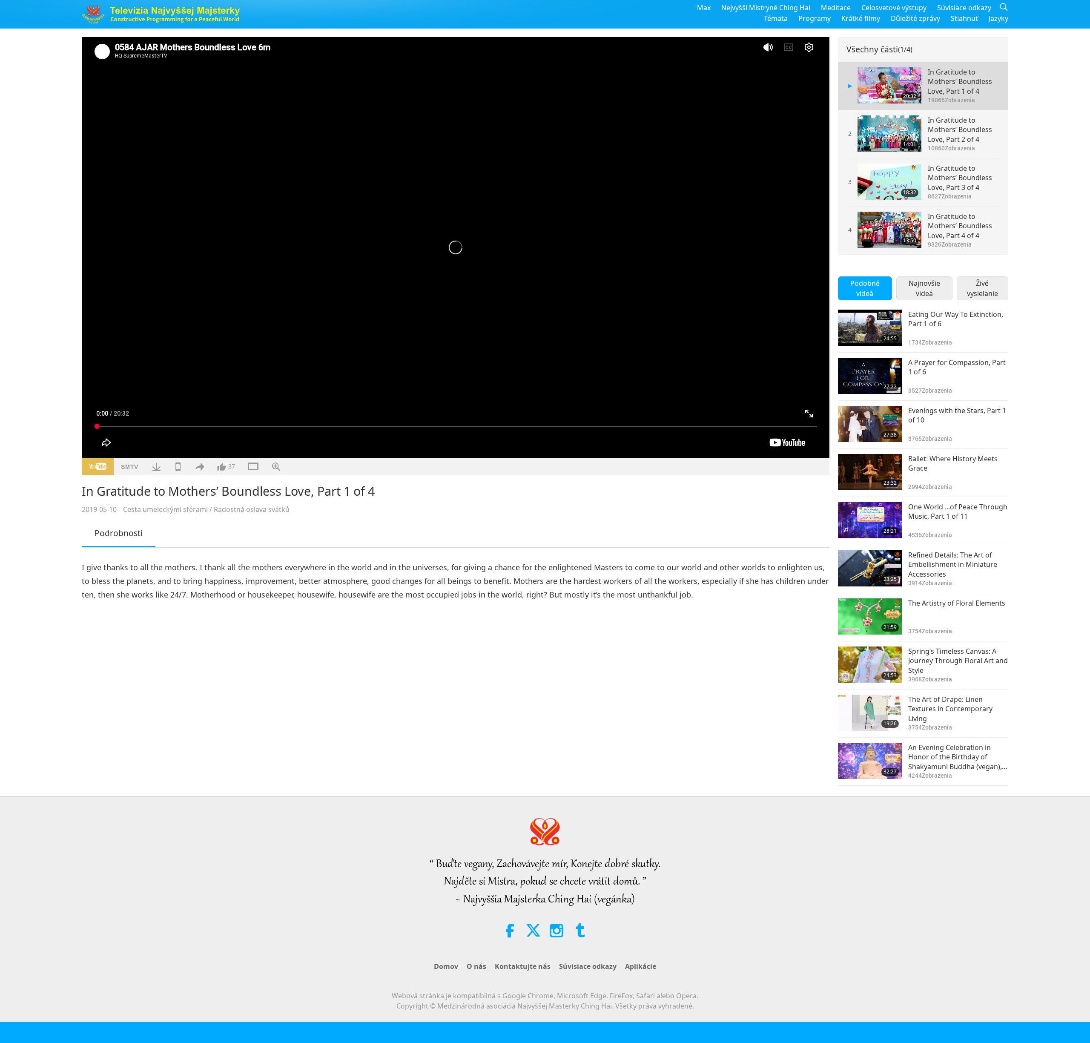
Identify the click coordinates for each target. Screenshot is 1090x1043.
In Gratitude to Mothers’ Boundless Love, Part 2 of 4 (960, 129)
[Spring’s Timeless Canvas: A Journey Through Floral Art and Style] (870, 664)
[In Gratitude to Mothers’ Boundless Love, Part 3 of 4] (889, 182)
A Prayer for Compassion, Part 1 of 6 (957, 367)
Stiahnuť (964, 18)
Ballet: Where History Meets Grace (953, 463)
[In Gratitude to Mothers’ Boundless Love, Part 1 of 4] (889, 85)
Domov (446, 966)
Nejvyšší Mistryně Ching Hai (765, 7)
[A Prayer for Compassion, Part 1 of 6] (870, 376)
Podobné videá (865, 288)
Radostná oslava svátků (252, 509)
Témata (776, 18)
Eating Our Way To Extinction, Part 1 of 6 (955, 319)
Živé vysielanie (982, 288)
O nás (476, 966)
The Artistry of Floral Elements (956, 603)
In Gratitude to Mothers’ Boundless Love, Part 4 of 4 (960, 226)
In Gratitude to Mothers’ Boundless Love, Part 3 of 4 (960, 178)
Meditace (836, 7)
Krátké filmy (860, 18)
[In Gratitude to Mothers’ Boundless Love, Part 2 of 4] (889, 133)
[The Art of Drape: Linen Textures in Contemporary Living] (870, 713)
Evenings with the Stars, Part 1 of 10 (957, 415)
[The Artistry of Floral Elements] (870, 616)
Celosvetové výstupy (893, 7)
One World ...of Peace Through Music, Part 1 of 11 (957, 511)
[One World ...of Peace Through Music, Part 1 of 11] (870, 520)
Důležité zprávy (915, 18)
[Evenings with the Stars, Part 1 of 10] (870, 424)
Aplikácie (640, 966)
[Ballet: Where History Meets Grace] (870, 472)
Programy (814, 18)
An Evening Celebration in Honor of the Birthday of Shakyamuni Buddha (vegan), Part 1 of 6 (955, 757)
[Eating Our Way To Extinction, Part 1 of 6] (870, 328)
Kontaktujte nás (523, 966)
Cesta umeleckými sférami (165, 509)
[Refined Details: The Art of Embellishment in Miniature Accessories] (870, 568)
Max (704, 7)
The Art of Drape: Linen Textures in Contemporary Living (950, 709)
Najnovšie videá (924, 288)
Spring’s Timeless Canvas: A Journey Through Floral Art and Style (958, 660)
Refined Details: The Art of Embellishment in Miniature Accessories (952, 564)
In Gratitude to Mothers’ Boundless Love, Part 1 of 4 (960, 81)
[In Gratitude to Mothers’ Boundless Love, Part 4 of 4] (889, 230)
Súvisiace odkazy (964, 7)
